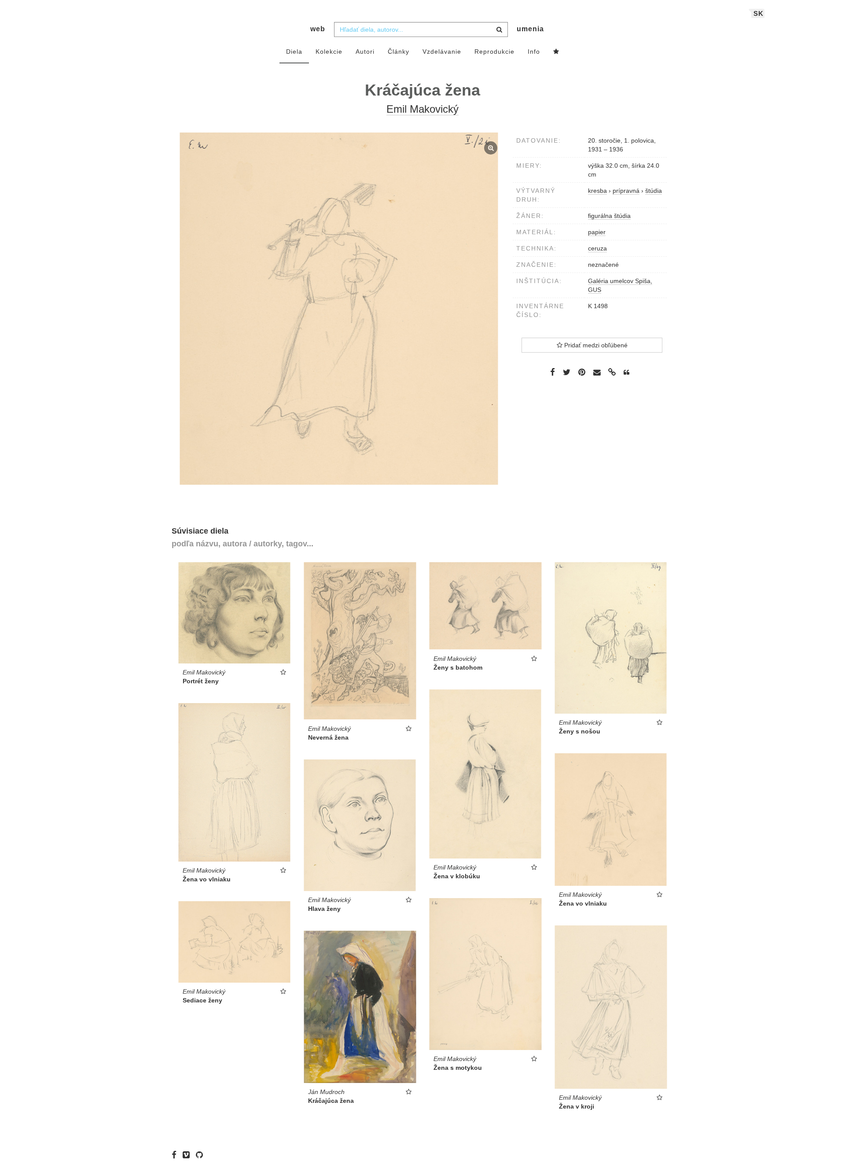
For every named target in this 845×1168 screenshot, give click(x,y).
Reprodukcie (494, 51)
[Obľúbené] (556, 52)
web (317, 29)
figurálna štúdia (609, 215)
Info (534, 51)
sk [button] (758, 13)
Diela (294, 51)
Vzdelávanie (441, 51)
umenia (530, 29)
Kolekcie (329, 51)
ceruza (597, 248)
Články (398, 51)
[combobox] (421, 29)
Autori (365, 51)
